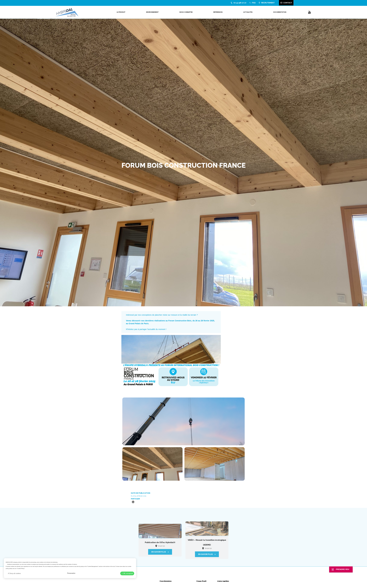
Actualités (248, 12)
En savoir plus (160, 550)
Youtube (309, 12)
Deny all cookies (15, 573)
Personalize (71, 573)
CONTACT (287, 3)
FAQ (254, 3)
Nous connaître (186, 12)
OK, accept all (128, 573)
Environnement (152, 12)
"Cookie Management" (92, 566)
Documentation (279, 12)
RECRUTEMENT (268, 3)
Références (218, 12)
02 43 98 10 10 (239, 3)
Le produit (121, 12)
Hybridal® (40, 18)
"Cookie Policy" (21, 568)
